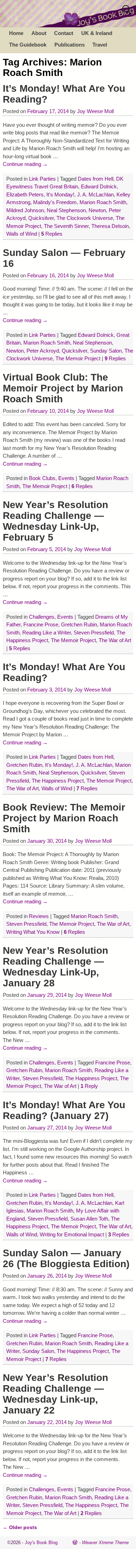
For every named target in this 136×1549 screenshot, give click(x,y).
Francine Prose (40, 624)
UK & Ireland (96, 33)
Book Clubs (42, 478)
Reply (89, 1086)
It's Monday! (60, 194)
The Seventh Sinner (66, 226)
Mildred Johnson (25, 210)
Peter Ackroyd (43, 351)
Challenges (41, 617)
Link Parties (42, 179)
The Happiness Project (58, 781)
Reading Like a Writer (46, 632)
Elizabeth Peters (25, 194)
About (38, 33)
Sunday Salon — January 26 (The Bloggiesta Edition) (66, 1258)
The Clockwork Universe (84, 218)
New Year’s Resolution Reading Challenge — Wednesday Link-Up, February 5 (55, 521)
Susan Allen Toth (89, 1219)
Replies (51, 234)
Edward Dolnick (99, 186)
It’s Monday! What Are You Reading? (64, 94)
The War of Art (115, 640)
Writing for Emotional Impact (72, 1234)
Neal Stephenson (66, 210)
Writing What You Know (33, 932)
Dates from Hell (95, 179)
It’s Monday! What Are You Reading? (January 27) (64, 1110)
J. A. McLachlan (95, 194)
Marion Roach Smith (103, 202)
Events (66, 478)
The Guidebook (27, 45)
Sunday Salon (106, 351)
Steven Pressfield (94, 632)
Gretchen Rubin (79, 624)
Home (16, 33)
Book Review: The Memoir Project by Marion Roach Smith (64, 818)
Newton (97, 210)
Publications (69, 45)
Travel (99, 45)
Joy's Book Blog (41, 1542)
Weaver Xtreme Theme (105, 1542)
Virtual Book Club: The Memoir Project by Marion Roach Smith (63, 388)
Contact (63, 33)
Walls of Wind (21, 234)
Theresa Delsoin (110, 226)
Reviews (39, 916)
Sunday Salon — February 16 (64, 258)
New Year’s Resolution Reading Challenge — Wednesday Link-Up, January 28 (55, 966)
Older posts (20, 1527)
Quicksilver (41, 218)
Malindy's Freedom (55, 202)
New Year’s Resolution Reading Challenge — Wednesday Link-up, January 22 (55, 1394)
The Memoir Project (77, 358)
